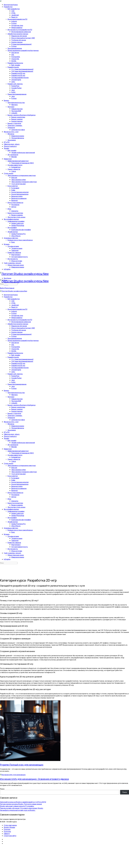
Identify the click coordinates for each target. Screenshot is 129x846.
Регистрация (9, 288)
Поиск (2, 789)
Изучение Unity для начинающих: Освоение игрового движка (34, 778)
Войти (2, 288)
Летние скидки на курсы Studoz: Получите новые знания (21, 804)
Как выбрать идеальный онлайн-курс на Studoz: (18, 810)
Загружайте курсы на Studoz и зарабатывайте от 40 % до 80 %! (23, 802)
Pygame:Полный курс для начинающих (21, 764)
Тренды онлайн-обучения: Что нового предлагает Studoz (21, 808)
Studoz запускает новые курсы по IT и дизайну (17, 806)
